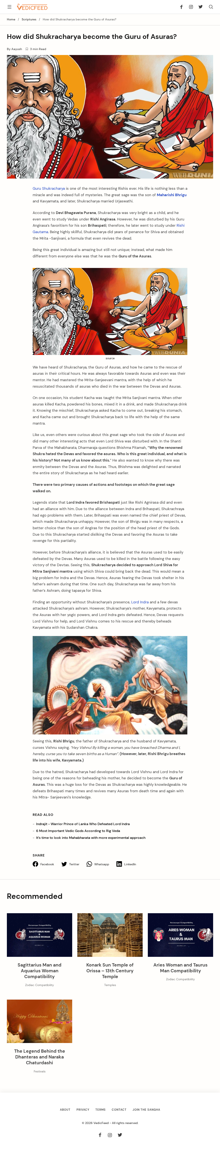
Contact (119, 1110)
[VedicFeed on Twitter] (199, 7)
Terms (100, 1110)
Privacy (82, 1110)
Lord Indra (140, 602)
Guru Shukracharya (49, 188)
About (65, 1110)
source (110, 358)
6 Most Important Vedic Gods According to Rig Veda (78, 831)
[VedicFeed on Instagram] (191, 7)
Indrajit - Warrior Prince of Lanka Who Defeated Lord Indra (83, 824)
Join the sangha (146, 1110)
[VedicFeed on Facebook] (182, 7)
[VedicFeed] (32, 6)
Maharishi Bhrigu (171, 195)
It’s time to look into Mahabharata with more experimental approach (90, 837)
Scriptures (29, 19)
